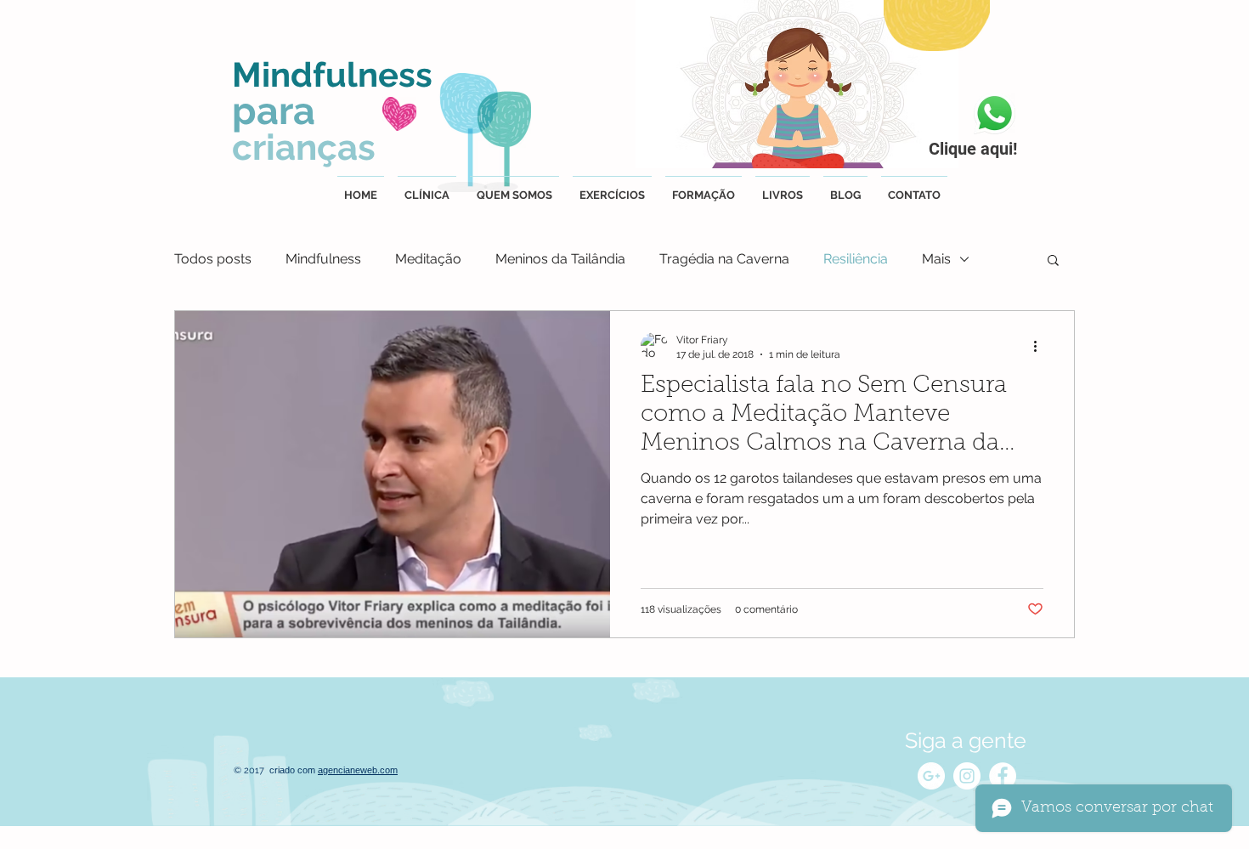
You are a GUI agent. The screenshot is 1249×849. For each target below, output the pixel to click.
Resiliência (855, 259)
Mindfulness (323, 259)
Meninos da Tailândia (560, 259)
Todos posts (212, 259)
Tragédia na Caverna (724, 259)
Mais (936, 259)
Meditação (428, 259)
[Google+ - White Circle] (931, 776)
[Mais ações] (1041, 346)
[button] (1053, 261)
